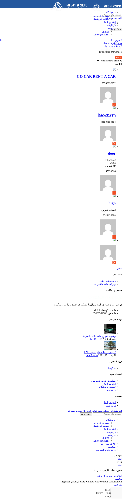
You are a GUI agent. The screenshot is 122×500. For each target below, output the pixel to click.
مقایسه (112, 446)
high (112, 203)
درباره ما (111, 389)
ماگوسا (112, 368)
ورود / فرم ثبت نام (106, 449)
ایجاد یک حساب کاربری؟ (109, 475)
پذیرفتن (118, 484)
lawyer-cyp (107, 115)
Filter (118, 57)
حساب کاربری (101, 16)
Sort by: (118, 60)
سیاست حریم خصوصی (103, 380)
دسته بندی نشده (107, 281)
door (112, 153)
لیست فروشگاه (101, 19)
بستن (119, 268)
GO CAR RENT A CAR (96, 76)
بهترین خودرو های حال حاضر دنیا (99, 336)
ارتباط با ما (110, 383)
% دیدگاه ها (96, 339)
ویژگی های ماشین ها (105, 284)
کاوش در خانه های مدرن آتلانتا (100, 352)
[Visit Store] (114, 104)
